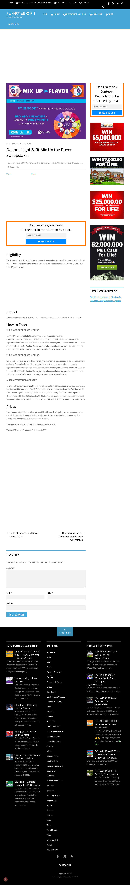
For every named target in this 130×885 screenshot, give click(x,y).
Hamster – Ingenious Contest (26, 680)
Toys (49, 825)
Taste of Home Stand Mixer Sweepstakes (22, 534)
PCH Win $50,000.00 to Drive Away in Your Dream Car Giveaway (107, 754)
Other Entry (51, 771)
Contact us (65, 865)
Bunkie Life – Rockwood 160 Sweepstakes (27, 756)
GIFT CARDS (61, 3)
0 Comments (13, 167)
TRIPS (74, 3)
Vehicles (50, 845)
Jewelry (50, 746)
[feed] (118, 3)
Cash (49, 667)
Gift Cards (11, 144)
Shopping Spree (53, 795)
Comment (10, 568)
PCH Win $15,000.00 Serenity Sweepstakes (106, 772)
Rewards (50, 790)
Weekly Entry (52, 850)
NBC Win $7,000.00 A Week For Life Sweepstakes (106, 655)
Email (50, 593)
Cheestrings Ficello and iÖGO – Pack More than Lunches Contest (27, 655)
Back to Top (65, 632)
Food (49, 707)
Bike (48, 662)
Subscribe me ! (46, 241)
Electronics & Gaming (56, 697)
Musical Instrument (54, 766)
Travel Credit (52, 830)
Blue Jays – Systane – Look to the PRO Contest (28, 783)
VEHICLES (85, 3)
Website (9, 603)
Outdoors (50, 776)
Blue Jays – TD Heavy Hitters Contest (26, 706)
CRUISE (21, 3)
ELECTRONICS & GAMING (40, 3)
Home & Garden (53, 736)
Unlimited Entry (53, 840)
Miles (49, 751)
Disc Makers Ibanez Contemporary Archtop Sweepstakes (72, 536)
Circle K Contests (54, 672)
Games (50, 716)
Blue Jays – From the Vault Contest (25, 733)
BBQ (49, 657)
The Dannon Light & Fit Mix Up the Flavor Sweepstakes (60, 163)
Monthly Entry (52, 761)
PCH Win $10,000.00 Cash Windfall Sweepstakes (105, 701)
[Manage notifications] (6, 879)
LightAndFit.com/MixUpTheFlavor (22, 163)
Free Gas (50, 712)
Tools (49, 820)
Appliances (51, 652)
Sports (49, 805)
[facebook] (108, 3)
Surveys (50, 810)
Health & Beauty (53, 726)
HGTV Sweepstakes (55, 731)
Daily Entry (51, 692)
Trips (49, 835)
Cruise (49, 687)
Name (9, 593)
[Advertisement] (65, 53)
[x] (113, 3)
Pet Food (50, 786)
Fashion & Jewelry (54, 702)
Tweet (8, 174)
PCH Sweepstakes (54, 781)
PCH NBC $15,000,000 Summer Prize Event (106, 722)
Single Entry (25, 144)
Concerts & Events (54, 682)
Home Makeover (54, 741)
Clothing (50, 677)
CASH (11, 3)
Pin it (33, 174)
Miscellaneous (53, 756)
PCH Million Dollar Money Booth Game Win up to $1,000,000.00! (101, 679)
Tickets (50, 815)
